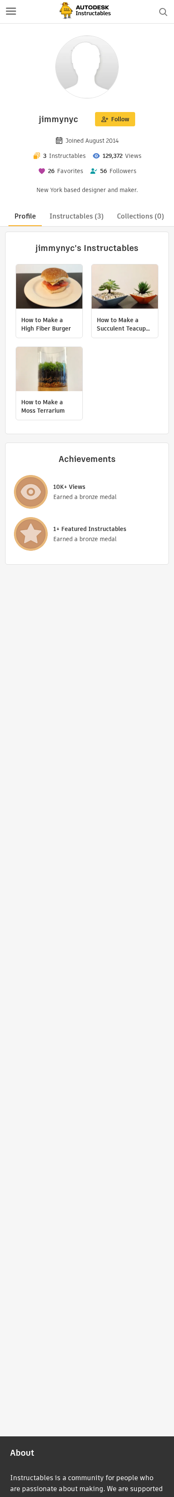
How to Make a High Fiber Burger (46, 324)
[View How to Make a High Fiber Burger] (49, 287)
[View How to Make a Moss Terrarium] (49, 370)
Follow (120, 119)
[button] (11, 12)
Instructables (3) (76, 216)
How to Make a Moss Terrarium (43, 406)
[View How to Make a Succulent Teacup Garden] (125, 287)
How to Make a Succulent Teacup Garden (121, 324)
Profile (25, 216)
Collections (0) (140, 216)
